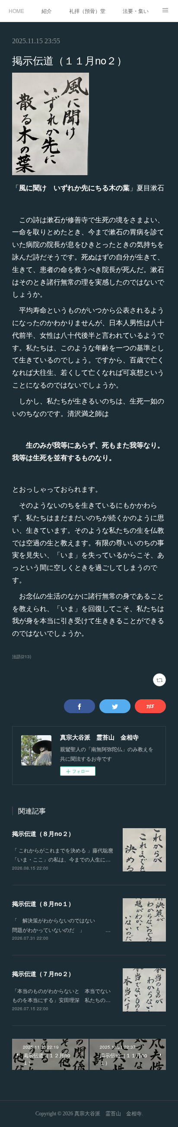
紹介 (46, 10)
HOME (16, 10)
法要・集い (136, 10)
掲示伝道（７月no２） (43, 973)
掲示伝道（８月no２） (43, 833)
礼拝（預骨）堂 (87, 10)
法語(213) (21, 656)
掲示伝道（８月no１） (43, 903)
